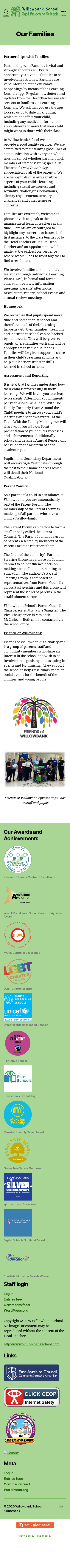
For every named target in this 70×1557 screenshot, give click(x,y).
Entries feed (13, 1299)
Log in (8, 1294)
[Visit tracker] (35, 1453)
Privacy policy (43, 1535)
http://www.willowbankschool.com (32, 1344)
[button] (35, 862)
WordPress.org (16, 1310)
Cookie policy (26, 1535)
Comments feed (17, 1305)
